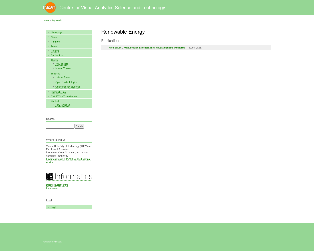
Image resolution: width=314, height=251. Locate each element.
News (54, 37)
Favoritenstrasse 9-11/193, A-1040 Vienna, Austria (68, 160)
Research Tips (58, 92)
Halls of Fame (62, 77)
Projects (55, 50)
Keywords (56, 20)
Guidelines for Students (67, 86)
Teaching (55, 73)
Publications (57, 55)
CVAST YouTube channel (64, 96)
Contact (55, 101)
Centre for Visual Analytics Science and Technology (112, 7)
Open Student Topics (66, 82)
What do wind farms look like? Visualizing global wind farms (154, 47)
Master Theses (63, 68)
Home (46, 20)
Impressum (52, 188)
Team (54, 46)
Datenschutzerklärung (57, 184)
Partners (55, 41)
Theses (54, 60)
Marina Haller (115, 47)
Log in (54, 207)
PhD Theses (61, 63)
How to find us (62, 104)
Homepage (56, 32)
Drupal (58, 241)
